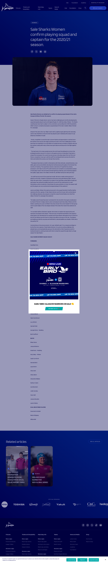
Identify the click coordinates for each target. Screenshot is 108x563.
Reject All (82, 559)
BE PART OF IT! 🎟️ (54, 308)
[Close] (105, 559)
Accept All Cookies (93, 559)
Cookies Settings (71, 559)
